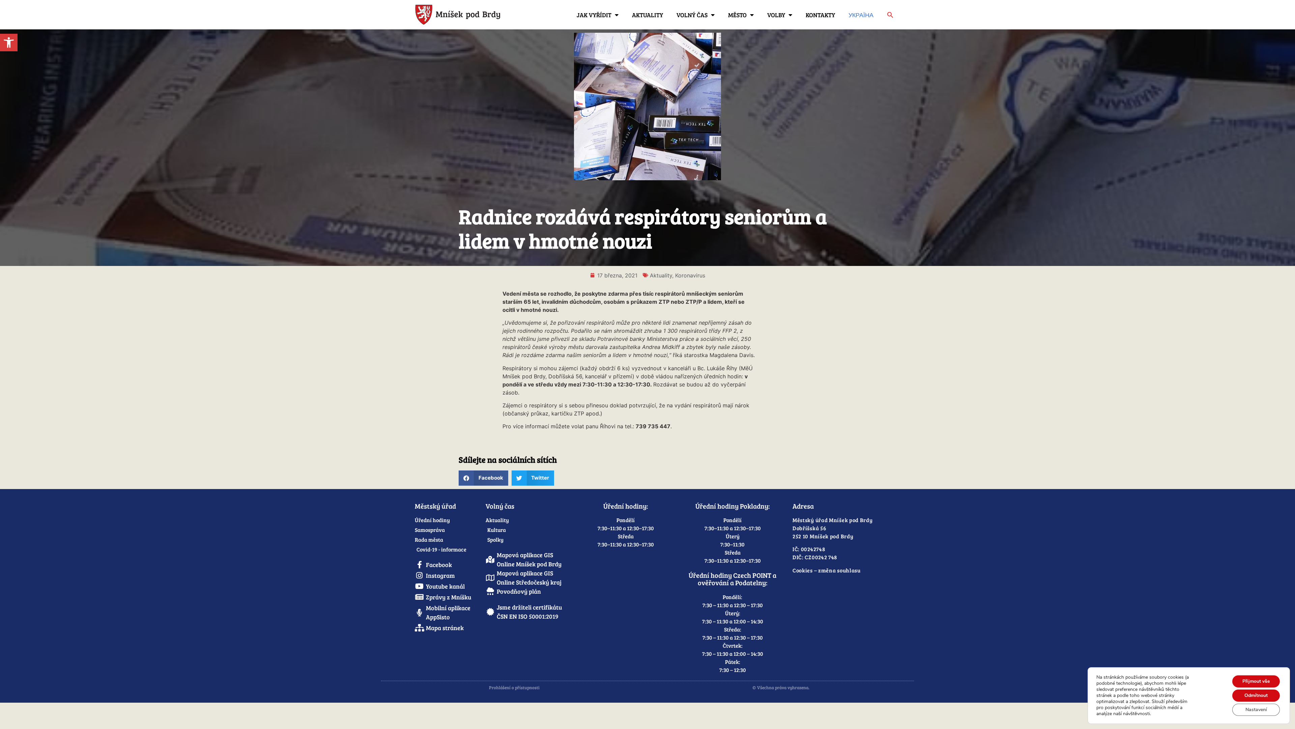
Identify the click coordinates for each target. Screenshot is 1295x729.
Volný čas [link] (692, 15)
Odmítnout (1256, 695)
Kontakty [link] (820, 15)
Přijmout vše (1256, 681)
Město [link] (737, 15)
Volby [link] (776, 15)
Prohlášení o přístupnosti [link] (514, 687)
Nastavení (1256, 709)
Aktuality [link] (647, 15)
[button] (483, 478)
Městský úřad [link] (435, 506)
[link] (9, 42)
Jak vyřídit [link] (594, 15)
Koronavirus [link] (690, 275)
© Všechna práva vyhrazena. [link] (780, 687)
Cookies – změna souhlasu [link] (827, 570)
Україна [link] (860, 15)
